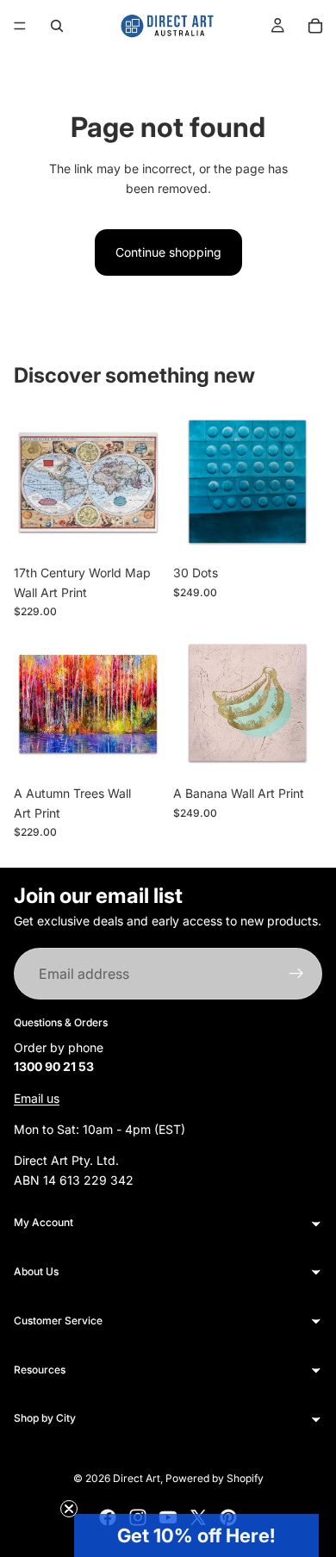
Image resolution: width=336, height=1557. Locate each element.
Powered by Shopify (214, 1478)
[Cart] (315, 26)
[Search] (57, 26)
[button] (196, 1535)
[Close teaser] (69, 1508)
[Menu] (20, 26)
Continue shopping (168, 252)
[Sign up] (296, 974)
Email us (36, 1098)
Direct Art (136, 1478)
